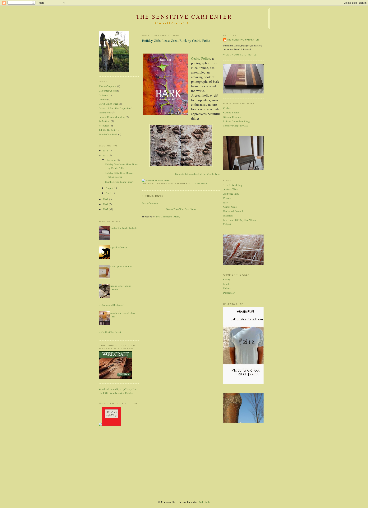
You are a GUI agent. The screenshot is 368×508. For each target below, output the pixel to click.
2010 (106, 155)
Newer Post (172, 209)
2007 (106, 209)
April (109, 193)
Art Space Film (231, 193)
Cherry (226, 279)
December (111, 160)
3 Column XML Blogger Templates (179, 502)
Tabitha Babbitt (107, 130)
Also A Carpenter (108, 86)
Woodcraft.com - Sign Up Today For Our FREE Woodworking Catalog (117, 391)
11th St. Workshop (232, 185)
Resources (104, 125)
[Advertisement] (110, 443)
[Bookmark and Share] (156, 180)
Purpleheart (229, 292)
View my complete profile (240, 55)
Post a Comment (150, 203)
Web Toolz (204, 502)
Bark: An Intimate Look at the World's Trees (197, 174)
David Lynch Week (108, 103)
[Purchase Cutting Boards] (110, 425)
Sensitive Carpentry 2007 (236, 125)
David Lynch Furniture (120, 266)
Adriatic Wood (230, 189)
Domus (227, 198)
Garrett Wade (230, 206)
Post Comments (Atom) (168, 216)
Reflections (104, 121)
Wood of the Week (108, 134)
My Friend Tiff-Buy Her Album (239, 220)
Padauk (227, 288)
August (110, 188)
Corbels (103, 99)
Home (193, 209)
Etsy (225, 202)
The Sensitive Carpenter (184, 16)
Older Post (183, 209)
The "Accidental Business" (109, 305)
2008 (106, 204)
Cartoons (103, 95)
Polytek (227, 224)
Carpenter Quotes (108, 90)
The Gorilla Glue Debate (109, 332)
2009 (106, 199)
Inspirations (105, 112)
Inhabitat (228, 215)
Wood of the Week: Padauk (123, 228)
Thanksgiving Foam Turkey (119, 181)
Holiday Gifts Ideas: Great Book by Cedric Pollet (121, 166)
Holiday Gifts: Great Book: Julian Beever (119, 174)
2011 (106, 150)
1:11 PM (195, 184)
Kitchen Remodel (232, 117)
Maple (226, 284)
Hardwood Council (233, 211)
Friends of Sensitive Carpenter (114, 108)
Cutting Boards (231, 112)
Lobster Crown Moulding (112, 117)
